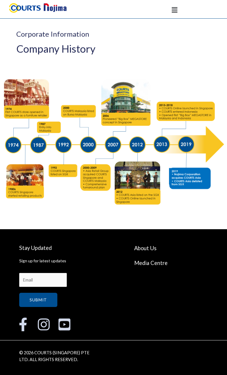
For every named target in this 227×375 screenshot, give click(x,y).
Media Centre (151, 263)
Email (24, 269)
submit (38, 299)
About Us (145, 248)
